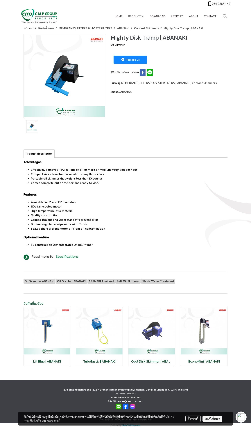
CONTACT (210, 16)
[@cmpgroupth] (118, 406)
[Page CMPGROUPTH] (125, 406)
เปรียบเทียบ (121, 72)
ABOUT (193, 16)
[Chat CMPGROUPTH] (132, 406)
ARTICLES (177, 16)
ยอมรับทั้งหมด (212, 418)
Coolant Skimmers (204, 83)
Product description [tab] (39, 153)
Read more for (54, 256)
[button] (225, 16)
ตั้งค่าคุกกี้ (193, 418)
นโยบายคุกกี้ (53, 420)
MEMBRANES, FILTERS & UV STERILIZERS (148, 83)
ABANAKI (183, 83)
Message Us (132, 60)
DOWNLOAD (157, 16)
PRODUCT (134, 16)
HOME (118, 16)
